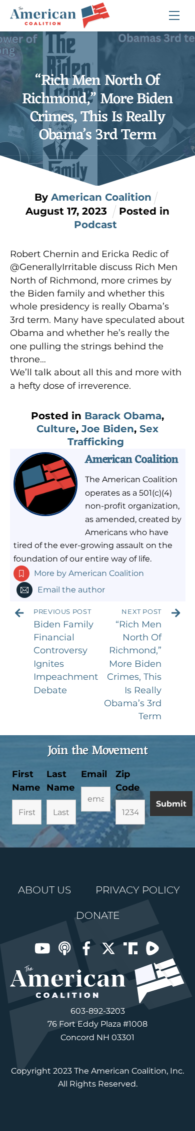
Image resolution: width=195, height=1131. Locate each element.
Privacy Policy (138, 890)
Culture (56, 429)
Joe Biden (108, 429)
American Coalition (131, 460)
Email (94, 774)
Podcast (95, 225)
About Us (44, 890)
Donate (98, 915)
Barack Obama (123, 416)
